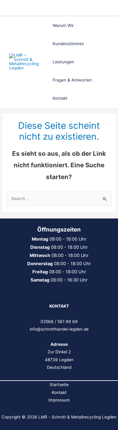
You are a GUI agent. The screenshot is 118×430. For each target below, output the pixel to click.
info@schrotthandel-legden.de (59, 329)
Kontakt (59, 392)
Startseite (59, 384)
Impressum (59, 400)
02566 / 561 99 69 (59, 321)
